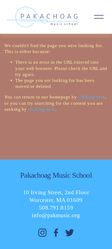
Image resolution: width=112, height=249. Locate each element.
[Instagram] (42, 232)
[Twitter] (69, 232)
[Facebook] (56, 232)
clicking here (91, 97)
